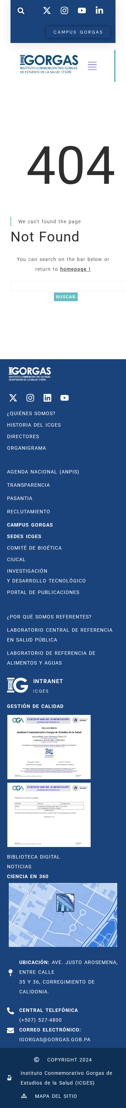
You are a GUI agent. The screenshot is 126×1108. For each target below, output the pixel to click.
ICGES (41, 691)
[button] (21, 11)
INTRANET (48, 681)
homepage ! (75, 269)
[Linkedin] (47, 398)
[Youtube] (64, 398)
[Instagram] (30, 398)
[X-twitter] (13, 398)
